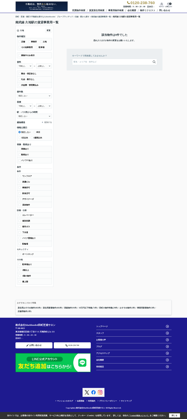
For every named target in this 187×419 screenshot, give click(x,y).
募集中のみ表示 (28, 55)
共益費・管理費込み (29, 85)
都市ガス (26, 227)
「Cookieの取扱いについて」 (139, 416)
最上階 (25, 282)
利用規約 (91, 401)
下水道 (25, 232)
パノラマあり (27, 160)
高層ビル (26, 182)
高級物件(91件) (70, 308)
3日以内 (24, 138)
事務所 (34, 42)
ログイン (161, 6)
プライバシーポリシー (108, 401)
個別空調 (26, 221)
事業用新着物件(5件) (146, 308)
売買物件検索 (78, 10)
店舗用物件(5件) (24, 311)
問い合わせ (164, 10)
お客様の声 (101, 340)
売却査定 (100, 367)
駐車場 (41, 47)
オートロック (28, 254)
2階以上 (25, 270)
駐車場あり (27, 264)
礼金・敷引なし (28, 79)
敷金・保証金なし (29, 74)
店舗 (23, 42)
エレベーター (28, 215)
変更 (49, 30)
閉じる (174, 415)
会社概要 (131, 10)
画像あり (25, 149)
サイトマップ (126, 401)
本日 (38, 132)
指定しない (26, 132)
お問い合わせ (35, 345)
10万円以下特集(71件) (88, 308)
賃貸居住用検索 (96, 10)
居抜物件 (26, 205)
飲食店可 (26, 193)
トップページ (102, 326)
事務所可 (26, 188)
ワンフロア (27, 176)
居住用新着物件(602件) (52, 308)
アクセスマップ (103, 353)
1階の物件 (26, 276)
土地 (45, 42)
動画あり (25, 155)
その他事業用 (27, 47)
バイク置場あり (29, 238)
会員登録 (80, 401)
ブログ (99, 346)
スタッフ (100, 333)
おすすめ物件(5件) (127, 308)
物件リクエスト (147, 10)
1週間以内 (37, 138)
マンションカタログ (65, 401)
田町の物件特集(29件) (108, 308)
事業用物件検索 (116, 10)
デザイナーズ (28, 199)
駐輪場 (25, 244)
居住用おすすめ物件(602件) (29, 308)
